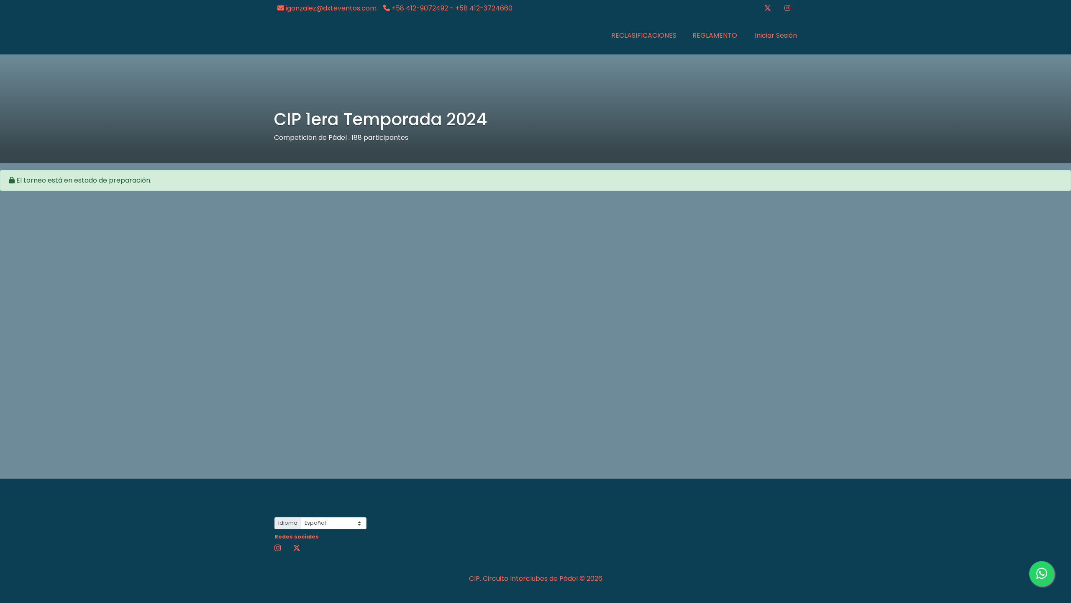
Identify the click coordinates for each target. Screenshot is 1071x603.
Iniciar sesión (775, 35)
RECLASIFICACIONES (643, 35)
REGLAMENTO (714, 35)
